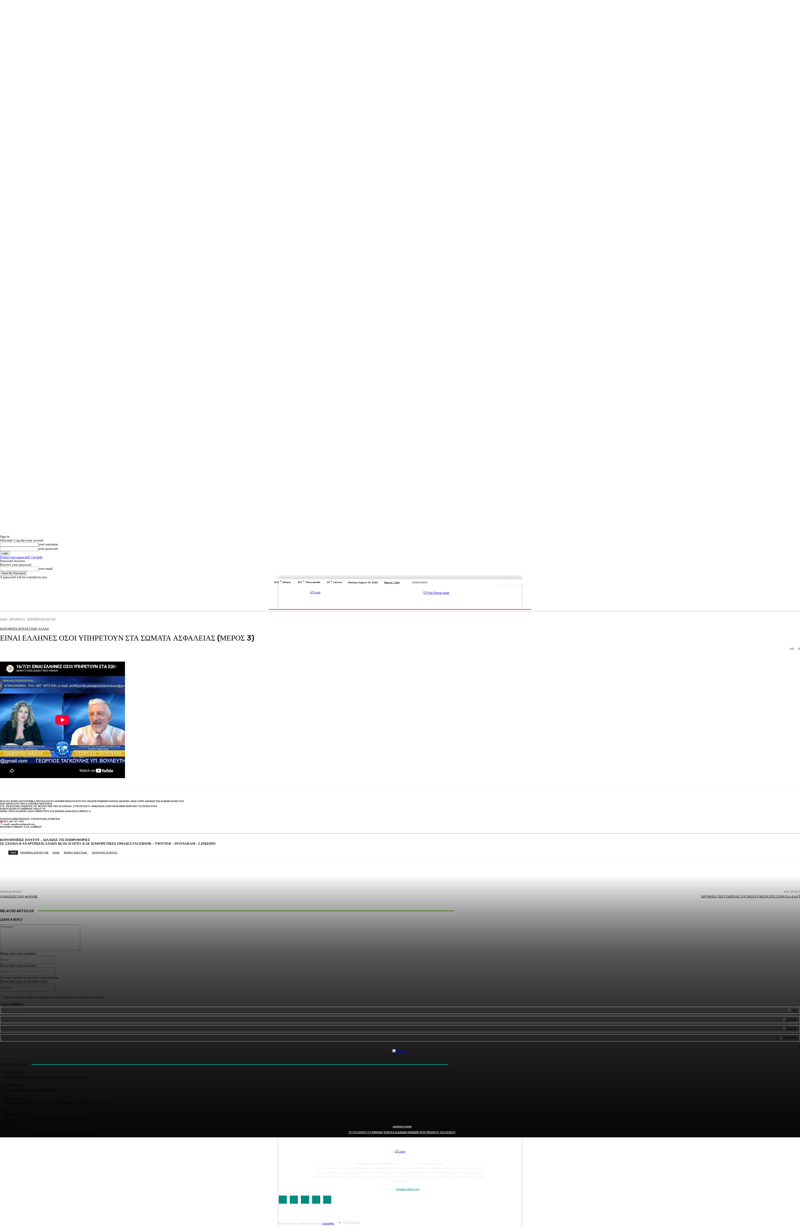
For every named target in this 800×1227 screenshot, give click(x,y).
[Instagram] (503, 582)
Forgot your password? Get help (21, 557)
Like (794, 1010)
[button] (521, 604)
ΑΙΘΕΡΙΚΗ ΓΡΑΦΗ (402, 1126)
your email (45, 568)
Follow (792, 1019)
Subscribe (790, 1037)
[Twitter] (518, 582)
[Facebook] (498, 582)
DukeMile (328, 1223)
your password (48, 548)
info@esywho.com (407, 1189)
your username (48, 544)
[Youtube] (523, 582)
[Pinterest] (513, 582)
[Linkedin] (508, 582)
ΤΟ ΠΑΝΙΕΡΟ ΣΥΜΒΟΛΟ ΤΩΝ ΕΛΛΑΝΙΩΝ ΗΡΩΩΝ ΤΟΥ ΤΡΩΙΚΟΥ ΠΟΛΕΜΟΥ (402, 1132)
